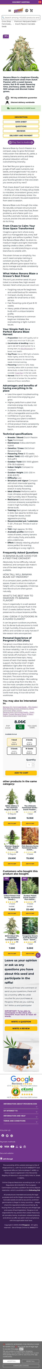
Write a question (21, 1022)
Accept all (11, 1361)
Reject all (30, 1361)
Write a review (21, 1028)
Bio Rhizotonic (27, 349)
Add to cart (21, 773)
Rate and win (8, 75)
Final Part (19, 373)
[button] (20, 69)
